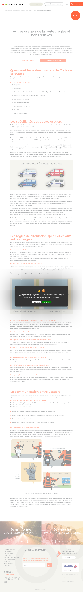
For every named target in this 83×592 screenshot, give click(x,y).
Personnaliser (36, 302)
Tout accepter (47, 302)
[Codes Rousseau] (12, 4)
